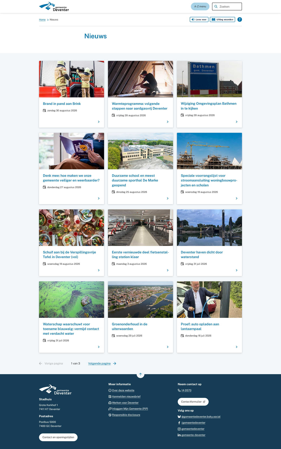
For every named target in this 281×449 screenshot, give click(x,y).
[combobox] (227, 6)
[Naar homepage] (54, 6)
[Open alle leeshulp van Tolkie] (239, 19)
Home (42, 19)
